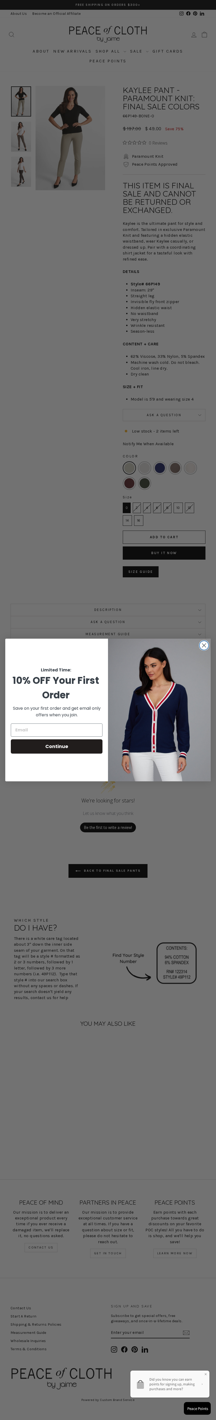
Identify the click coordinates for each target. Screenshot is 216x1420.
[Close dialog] (204, 645)
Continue (56, 746)
